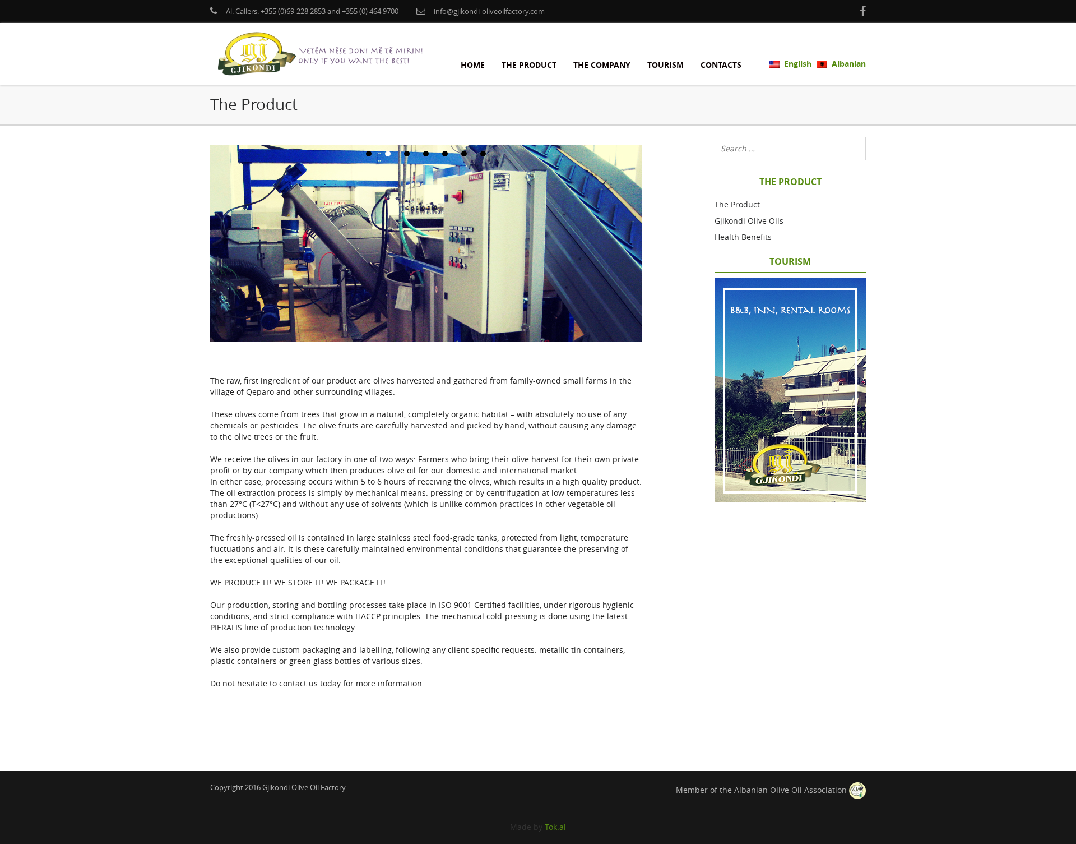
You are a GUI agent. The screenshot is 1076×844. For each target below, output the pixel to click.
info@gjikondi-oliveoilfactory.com (489, 11)
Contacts (721, 64)
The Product (529, 64)
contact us (298, 683)
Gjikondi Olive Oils (749, 220)
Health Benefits (743, 237)
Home (473, 64)
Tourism (665, 64)
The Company (601, 64)
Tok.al (555, 827)
